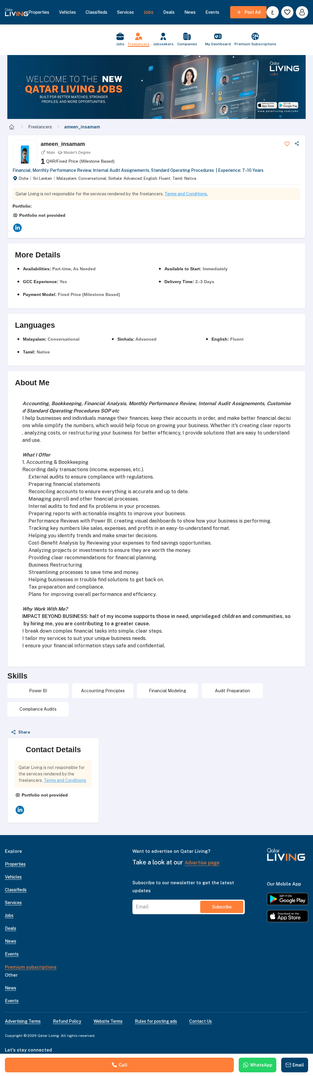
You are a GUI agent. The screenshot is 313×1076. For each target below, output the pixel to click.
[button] (156, 87)
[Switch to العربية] (273, 12)
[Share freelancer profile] (296, 143)
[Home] (11, 127)
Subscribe (222, 906)
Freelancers (40, 126)
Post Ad (253, 12)
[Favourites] (287, 12)
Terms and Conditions (65, 780)
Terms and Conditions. (186, 193)
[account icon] (302, 12)
